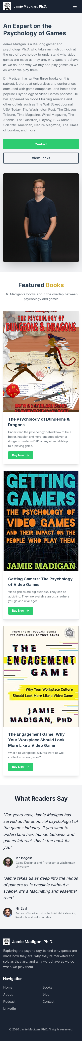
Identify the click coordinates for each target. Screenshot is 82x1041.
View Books (41, 158)
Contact (41, 144)
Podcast (9, 1002)
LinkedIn (9, 1008)
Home (7, 987)
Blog (46, 994)
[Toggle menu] (75, 6)
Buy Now (18, 455)
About (8, 994)
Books (47, 987)
